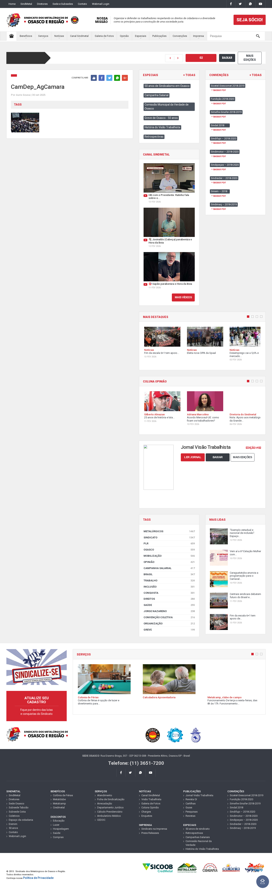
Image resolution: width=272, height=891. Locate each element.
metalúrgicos (169, 531)
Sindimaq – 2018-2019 (243, 827)
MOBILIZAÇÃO (169, 555)
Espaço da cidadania (21, 819)
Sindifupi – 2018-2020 (242, 811)
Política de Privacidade (38, 877)
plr (169, 543)
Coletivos (14, 815)
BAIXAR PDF (219, 90)
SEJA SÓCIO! (250, 19)
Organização (169, 623)
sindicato (169, 537)
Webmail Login (100, 3)
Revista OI (191, 799)
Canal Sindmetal (79, 35)
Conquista (169, 592)
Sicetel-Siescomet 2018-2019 (246, 795)
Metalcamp (59, 803)
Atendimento (104, 795)
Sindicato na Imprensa (154, 828)
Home (12, 3)
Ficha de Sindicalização (110, 799)
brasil (169, 574)
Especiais (140, 35)
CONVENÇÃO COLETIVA (169, 617)
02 (201, 57)
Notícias (59, 35)
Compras (58, 837)
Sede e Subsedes (63, 3)
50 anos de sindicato (198, 828)
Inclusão (169, 586)
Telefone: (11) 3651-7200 (136, 763)
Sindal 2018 (236, 807)
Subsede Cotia (17, 811)
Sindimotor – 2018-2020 (243, 815)
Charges (146, 811)
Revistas (190, 815)
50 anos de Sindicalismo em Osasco (167, 85)
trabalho (169, 580)
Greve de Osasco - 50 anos (161, 117)
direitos (169, 598)
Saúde (169, 604)
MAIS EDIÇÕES (250, 57)
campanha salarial (169, 568)
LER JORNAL (192, 457)
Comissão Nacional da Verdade (199, 843)
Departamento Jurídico (110, 807)
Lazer (56, 824)
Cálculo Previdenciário (109, 811)
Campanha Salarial (156, 95)
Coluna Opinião (150, 807)
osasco (169, 549)
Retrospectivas (154, 136)
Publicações (159, 35)
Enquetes (146, 815)
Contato (82, 3)
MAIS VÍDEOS (183, 297)
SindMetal (26, 3)
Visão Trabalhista (151, 799)
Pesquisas (192, 811)
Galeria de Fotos (104, 35)
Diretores (42, 3)
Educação (59, 820)
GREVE (169, 629)
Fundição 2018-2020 (241, 799)
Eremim (13, 824)
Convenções (180, 35)
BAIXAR (227, 57)
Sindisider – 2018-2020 (243, 824)
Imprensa (198, 35)
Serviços (43, 35)
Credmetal (59, 807)
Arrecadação (104, 803)
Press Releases (150, 832)
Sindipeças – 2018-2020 (244, 819)
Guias (189, 807)
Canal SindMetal (150, 795)
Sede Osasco (16, 803)
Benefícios (26, 35)
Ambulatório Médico (109, 815)
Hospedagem (61, 828)
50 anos (13, 827)
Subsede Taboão (18, 807)
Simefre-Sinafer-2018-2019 (245, 803)
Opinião (124, 35)
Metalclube (59, 799)
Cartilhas (191, 803)
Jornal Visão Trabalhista (199, 795)
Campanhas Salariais (198, 837)
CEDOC (101, 819)
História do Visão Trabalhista (162, 127)
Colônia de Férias (63, 795)
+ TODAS (189, 75)
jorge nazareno (169, 611)
